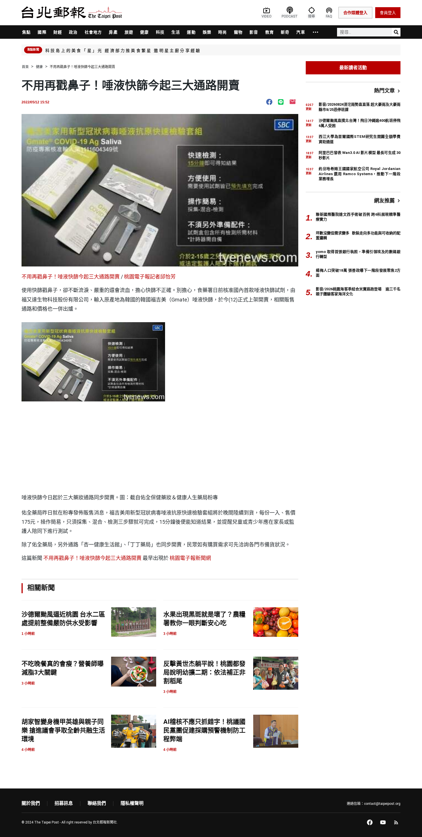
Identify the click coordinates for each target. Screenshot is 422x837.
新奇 (285, 32)
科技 (160, 32)
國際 (42, 32)
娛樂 (207, 32)
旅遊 (129, 32)
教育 (269, 32)
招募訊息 (64, 803)
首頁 (25, 67)
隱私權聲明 (132, 803)
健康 (144, 32)
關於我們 (31, 803)
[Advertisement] (160, 449)
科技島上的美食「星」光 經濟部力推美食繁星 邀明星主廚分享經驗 (123, 50)
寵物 (238, 32)
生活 (175, 32)
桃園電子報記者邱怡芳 (150, 277)
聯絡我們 (97, 803)
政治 (73, 32)
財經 (57, 32)
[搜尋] (396, 32)
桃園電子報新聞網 (190, 558)
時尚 (222, 32)
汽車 (300, 32)
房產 (113, 32)
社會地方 (93, 32)
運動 (191, 32)
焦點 (26, 32)
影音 (253, 32)
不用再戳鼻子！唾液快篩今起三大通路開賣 (71, 277)
